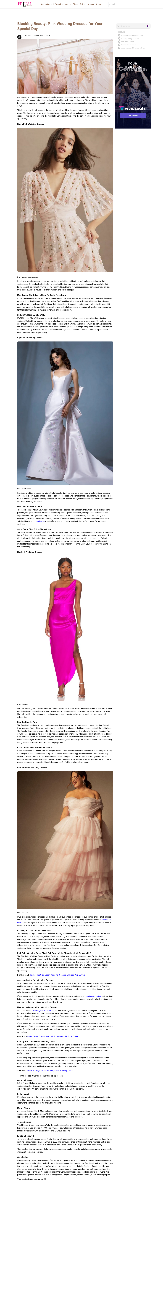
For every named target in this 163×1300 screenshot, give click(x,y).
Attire (82, 4)
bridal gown (40, 521)
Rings (75, 4)
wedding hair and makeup (44, 1010)
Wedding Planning (63, 4)
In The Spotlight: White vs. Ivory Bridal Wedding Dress (50, 1070)
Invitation (91, 4)
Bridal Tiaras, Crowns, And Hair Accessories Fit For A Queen (52, 1036)
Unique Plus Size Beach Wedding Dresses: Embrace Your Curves (57, 975)
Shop (98, 4)
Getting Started (47, 4)
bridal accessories (93, 996)
